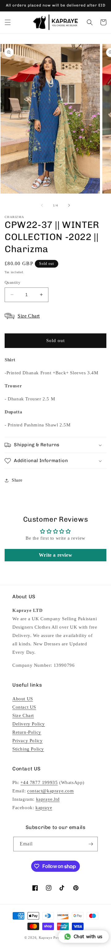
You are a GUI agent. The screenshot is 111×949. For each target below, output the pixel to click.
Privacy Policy (27, 740)
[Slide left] (42, 205)
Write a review (55, 555)
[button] (7, 22)
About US (22, 698)
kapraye (43, 807)
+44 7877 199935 (39, 782)
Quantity (12, 282)
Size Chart (23, 715)
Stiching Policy (28, 748)
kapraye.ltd (48, 799)
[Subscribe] (90, 844)
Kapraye (45, 937)
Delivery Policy (28, 723)
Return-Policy (26, 732)
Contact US (24, 707)
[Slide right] (69, 205)
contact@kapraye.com (50, 790)
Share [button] (17, 480)
